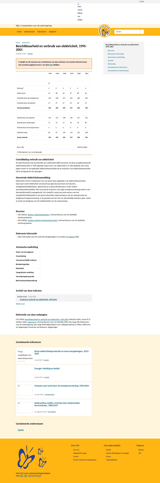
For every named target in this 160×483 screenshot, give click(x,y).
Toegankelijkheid (111, 460)
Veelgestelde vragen (80, 453)
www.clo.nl (32, 322)
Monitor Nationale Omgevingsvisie (84, 460)
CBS (21, 476)
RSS (140, 453)
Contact (76, 457)
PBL (25, 476)
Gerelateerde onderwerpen (118, 71)
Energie (30, 54)
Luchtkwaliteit (49, 395)
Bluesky (141, 450)
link (51, 65)
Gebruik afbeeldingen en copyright (117, 453)
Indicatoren (41, 32)
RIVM (30, 476)
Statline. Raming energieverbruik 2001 (42, 220)
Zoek (142, 31)
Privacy (108, 457)
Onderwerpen (29, 32)
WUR (38, 476)
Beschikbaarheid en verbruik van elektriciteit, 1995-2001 (46, 319)
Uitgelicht (52, 32)
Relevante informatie (116, 54)
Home (19, 32)
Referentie (112, 64)
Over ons (76, 450)
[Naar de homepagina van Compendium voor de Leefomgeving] (80, 13)
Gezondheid (52, 412)
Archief (110, 61)
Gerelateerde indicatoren (117, 67)
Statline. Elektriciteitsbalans (38, 215)
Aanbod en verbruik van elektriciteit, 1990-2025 (38, 300)
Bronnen (111, 51)
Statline (71, 237)
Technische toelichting (116, 57)
